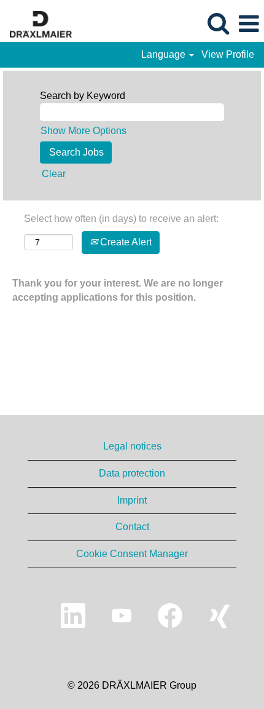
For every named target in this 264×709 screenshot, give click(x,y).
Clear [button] (54, 173)
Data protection (132, 473)
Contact (132, 526)
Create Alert (125, 242)
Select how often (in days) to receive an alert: (121, 218)
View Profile (227, 54)
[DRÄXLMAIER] (36, 23)
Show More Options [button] (83, 130)
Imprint (132, 500)
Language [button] (164, 54)
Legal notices (132, 446)
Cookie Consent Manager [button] (132, 554)
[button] (248, 24)
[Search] (218, 23)
